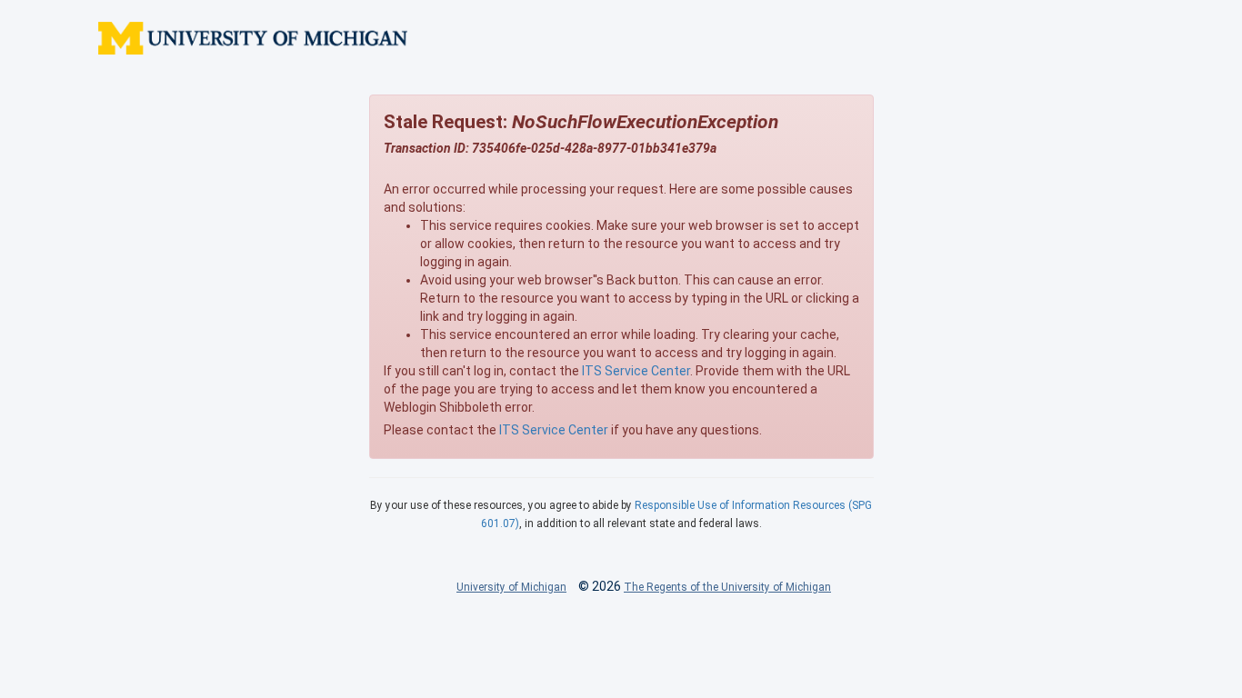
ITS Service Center (636, 371)
